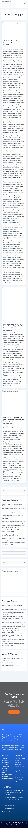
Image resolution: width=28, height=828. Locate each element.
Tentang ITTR (5, 758)
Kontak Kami (5, 760)
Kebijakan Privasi (7, 774)
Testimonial (5, 766)
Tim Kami (4, 770)
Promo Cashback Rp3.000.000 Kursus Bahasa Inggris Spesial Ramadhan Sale (13, 326)
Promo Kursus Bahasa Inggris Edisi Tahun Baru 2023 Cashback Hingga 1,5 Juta (13, 419)
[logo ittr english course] (8, 730)
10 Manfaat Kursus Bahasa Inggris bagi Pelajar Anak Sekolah (12, 43)
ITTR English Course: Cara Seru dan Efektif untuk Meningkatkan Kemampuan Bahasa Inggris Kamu (12, 517)
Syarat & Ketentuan (7, 778)
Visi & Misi (5, 764)
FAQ (3, 772)
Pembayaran (5, 762)
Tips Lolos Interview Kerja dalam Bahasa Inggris (14, 508)
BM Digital (18, 824)
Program (4, 768)
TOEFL (16, 781)
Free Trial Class (19, 775)
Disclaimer (5, 776)
